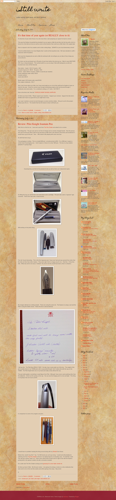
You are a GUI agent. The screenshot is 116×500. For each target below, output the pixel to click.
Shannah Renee (87, 343)
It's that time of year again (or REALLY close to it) (44, 35)
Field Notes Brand (85, 78)
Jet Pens (83, 80)
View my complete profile (87, 69)
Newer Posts (20, 484)
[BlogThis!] (46, 110)
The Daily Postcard (88, 322)
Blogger (77, 496)
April (85, 393)
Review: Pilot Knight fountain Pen (35, 124)
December (87, 371)
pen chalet (31, 478)
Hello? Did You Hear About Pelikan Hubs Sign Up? (89, 312)
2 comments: (37, 110)
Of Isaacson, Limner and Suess (93, 133)
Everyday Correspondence (90, 328)
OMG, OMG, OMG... (93, 165)
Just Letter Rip (87, 293)
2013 (84, 403)
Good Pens (86, 288)
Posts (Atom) (26, 487)
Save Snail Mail (87, 239)
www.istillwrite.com (46, 112)
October (86, 376)
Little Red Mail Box (88, 234)
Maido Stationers (85, 85)
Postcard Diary (87, 252)
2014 (84, 369)
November (87, 374)
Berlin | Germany (87, 253)
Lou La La (85, 317)
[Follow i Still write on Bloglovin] (88, 30)
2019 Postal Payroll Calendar (89, 248)
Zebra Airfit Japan (87, 289)
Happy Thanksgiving (87, 259)
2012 (84, 406)
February (86, 398)
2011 (84, 408)
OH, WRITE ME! (87, 257)
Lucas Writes (86, 346)
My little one (85, 318)
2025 (84, 355)
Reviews (42, 25)
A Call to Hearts (92, 190)
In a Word (85, 263)
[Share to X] (47, 110)
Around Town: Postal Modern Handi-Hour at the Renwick (89, 330)
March (86, 396)
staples (35, 112)
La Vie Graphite (87, 221)
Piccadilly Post (87, 227)
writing (39, 112)
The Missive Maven (88, 277)
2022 (84, 360)
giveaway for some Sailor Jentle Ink (52, 463)
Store (52, 25)
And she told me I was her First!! (89, 145)
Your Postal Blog (87, 246)
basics (31, 112)
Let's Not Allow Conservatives (89, 235)
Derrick (93, 39)
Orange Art (83, 83)
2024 (84, 358)
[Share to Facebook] (49, 110)
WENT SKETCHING (88, 299)
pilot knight (37, 478)
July (85, 381)
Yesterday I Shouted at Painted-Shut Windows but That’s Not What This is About (91, 271)
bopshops (65, 496)
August (86, 379)
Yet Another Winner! (87, 336)
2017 (84, 362)
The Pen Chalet (48, 127)
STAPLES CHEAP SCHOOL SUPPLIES (45, 92)
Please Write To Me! (88, 340)
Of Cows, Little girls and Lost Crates (93, 178)
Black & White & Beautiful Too (89, 264)
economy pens (87, 335)
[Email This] (44, 110)
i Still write (33, 9)
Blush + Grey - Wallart (88, 283)
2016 (84, 365)
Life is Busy (85, 305)
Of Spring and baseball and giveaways (93, 154)
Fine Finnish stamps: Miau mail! (90, 278)
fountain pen (25, 478)
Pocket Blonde (87, 310)
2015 (84, 367)
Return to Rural (87, 268)
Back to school (25, 112)
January (86, 400)
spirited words (86, 223)
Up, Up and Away (87, 323)
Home (20, 25)
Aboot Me (31, 25)
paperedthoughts (87, 282)
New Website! (86, 295)
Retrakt (55, 451)
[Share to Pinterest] (51, 110)
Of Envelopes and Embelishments (92, 203)
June (85, 391)
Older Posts (74, 484)
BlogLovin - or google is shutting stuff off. (94, 122)
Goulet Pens (84, 87)
